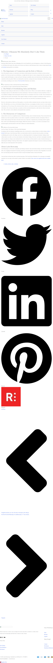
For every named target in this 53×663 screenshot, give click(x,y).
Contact (32, 14)
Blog (32, 9)
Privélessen (2, 649)
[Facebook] (0, 637)
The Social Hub (21, 80)
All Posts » (3, 409)
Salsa (11, 5)
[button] (26, 193)
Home (2, 21)
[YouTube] (4, 637)
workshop (16, 164)
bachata (4, 67)
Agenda (11, 14)
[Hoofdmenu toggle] (49, 18)
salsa (50, 65)
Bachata (11, 9)
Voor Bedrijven (3, 647)
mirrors (9, 164)
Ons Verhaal (33, 5)
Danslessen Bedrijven (48, 647)
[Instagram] (2, 637)
